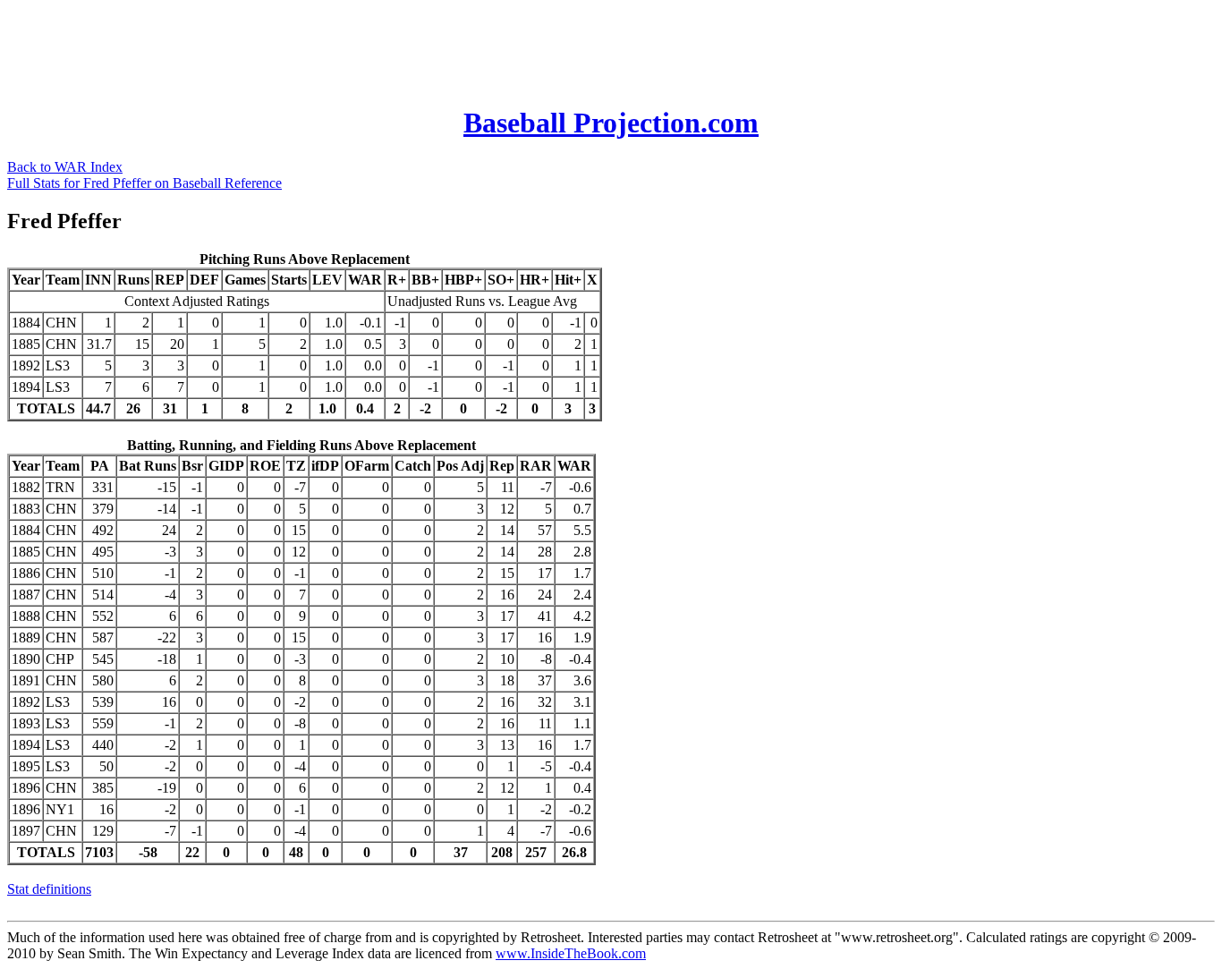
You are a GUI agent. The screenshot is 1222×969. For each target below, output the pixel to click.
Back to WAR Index (65, 166)
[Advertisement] (332, 47)
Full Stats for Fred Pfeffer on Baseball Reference (144, 183)
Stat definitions (49, 889)
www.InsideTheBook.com (571, 953)
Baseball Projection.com (611, 122)
